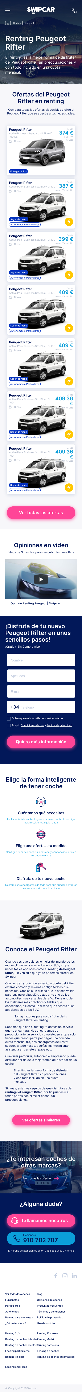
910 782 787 (74, 10)
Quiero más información (41, 741)
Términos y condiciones (51, 1311)
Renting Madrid (46, 1339)
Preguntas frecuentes (50, 1305)
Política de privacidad (59, 725)
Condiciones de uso (32, 725)
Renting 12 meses (47, 1333)
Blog (39, 1294)
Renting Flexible (14, 1356)
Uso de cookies (46, 1323)
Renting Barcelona (48, 1345)
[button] (41, 12)
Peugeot (29, 23)
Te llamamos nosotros (44, 1220)
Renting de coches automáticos (51, 1356)
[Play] (41, 579)
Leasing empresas (16, 1366)
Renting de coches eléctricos (19, 1345)
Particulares (12, 1305)
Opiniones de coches (49, 1299)
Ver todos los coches (17, 1294)
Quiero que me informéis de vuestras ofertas (37, 718)
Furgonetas (12, 1299)
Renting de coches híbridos (19, 1339)
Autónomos (12, 1311)
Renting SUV (12, 1333)
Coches (17, 23)
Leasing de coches (48, 1350)
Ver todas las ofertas (41, 512)
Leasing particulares (17, 1350)
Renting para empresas (19, 1317)
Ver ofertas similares (41, 1120)
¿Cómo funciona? (15, 1323)
